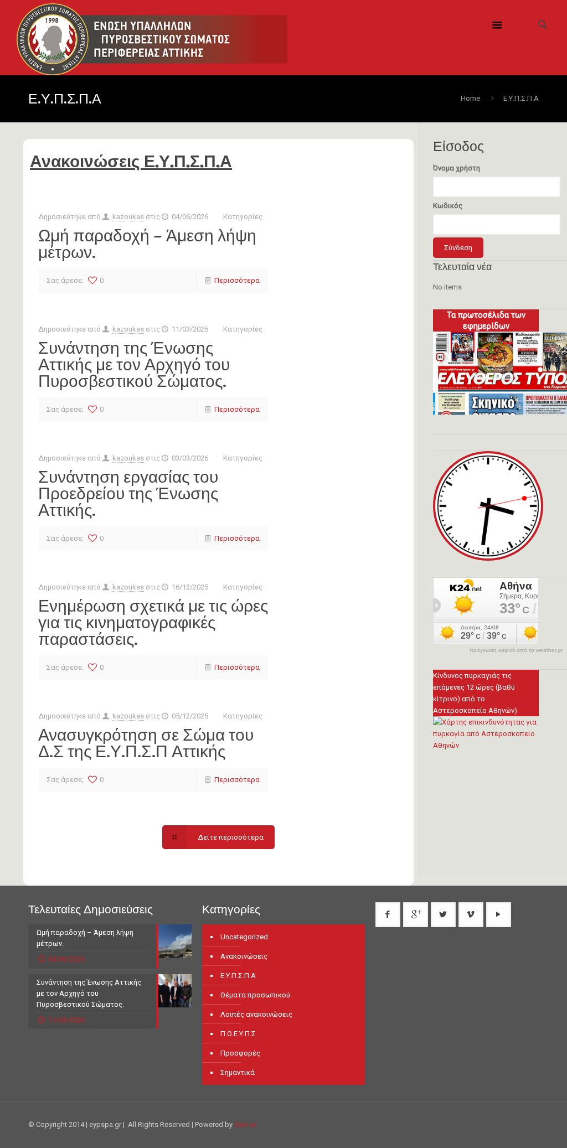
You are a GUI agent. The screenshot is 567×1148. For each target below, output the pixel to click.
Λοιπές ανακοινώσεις (256, 1014)
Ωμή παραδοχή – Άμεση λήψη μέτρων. (147, 243)
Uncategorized (244, 937)
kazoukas (128, 217)
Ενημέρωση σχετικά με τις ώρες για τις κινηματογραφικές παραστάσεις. (153, 622)
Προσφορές (240, 1053)
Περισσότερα (237, 280)
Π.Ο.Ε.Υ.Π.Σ (238, 1034)
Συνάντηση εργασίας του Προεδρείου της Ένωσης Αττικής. (128, 493)
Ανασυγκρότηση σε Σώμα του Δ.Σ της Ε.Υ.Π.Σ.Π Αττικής (146, 743)
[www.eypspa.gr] (152, 37)
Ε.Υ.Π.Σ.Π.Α (238, 975)
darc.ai (245, 1124)
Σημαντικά (237, 1072)
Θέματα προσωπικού (255, 995)
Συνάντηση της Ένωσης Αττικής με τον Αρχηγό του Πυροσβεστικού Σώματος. (134, 364)
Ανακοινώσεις (243, 956)
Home (470, 98)
